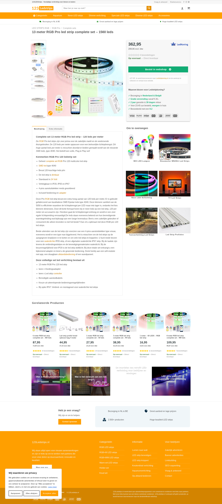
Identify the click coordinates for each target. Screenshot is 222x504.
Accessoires (164, 15)
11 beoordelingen (155, 351)
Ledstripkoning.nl (162, 78)
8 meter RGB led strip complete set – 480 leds (176, 337)
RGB (41, 141)
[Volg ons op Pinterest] (188, 2)
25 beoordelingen (101, 351)
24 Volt (54, 179)
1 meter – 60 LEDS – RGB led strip (150, 337)
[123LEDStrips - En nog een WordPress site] (45, 8)
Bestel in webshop (156, 69)
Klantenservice (175, 2)
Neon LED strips (75, 15)
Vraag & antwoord (160, 2)
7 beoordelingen (181, 351)
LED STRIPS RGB (40, 28)
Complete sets (69, 28)
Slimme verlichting (97, 15)
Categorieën (41, 15)
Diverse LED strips (144, 15)
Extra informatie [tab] (55, 129)
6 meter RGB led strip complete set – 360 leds (42, 337)
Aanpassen (15, 493)
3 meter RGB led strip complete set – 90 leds (122, 337)
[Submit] (149, 8)
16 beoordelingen (128, 351)
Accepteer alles (49, 493)
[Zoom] (50, 113)
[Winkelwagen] (188, 8)
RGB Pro (56, 28)
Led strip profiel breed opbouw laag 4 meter (68, 337)
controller (57, 273)
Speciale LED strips (121, 15)
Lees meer (52, 487)
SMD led (43, 166)
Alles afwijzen (31, 493)
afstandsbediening (66, 254)
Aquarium (57, 15)
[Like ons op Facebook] (184, 2)
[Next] (118, 78)
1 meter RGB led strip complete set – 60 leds (95, 337)
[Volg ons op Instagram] (186, 2)
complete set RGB (54, 161)
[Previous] (51, 78)
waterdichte (49, 241)
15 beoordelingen (48, 351)
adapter (62, 193)
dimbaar (55, 175)
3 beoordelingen (74, 351)
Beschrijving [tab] (39, 129)
